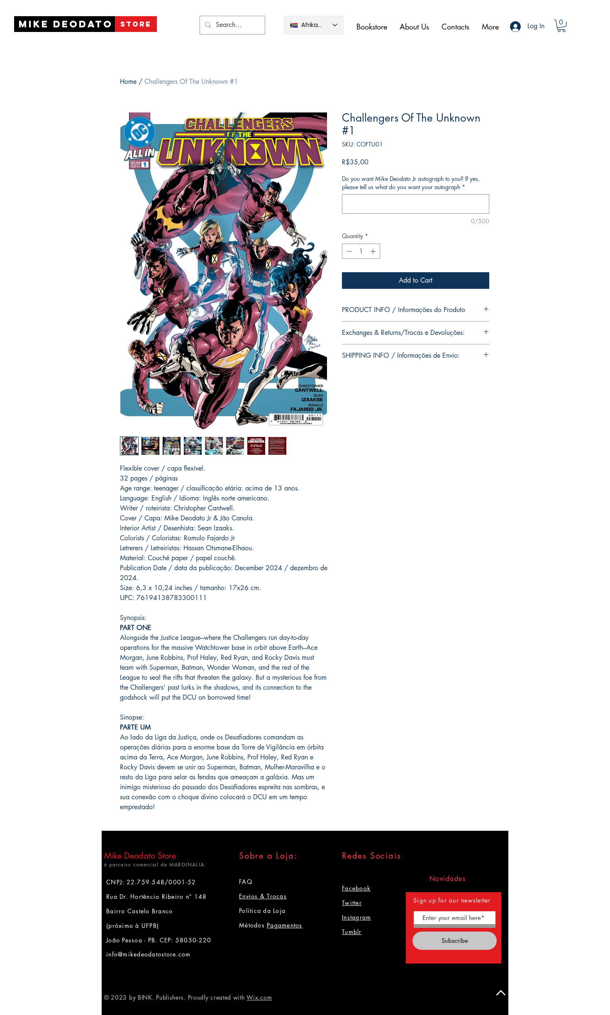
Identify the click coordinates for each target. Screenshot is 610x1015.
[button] (561, 26)
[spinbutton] (361, 251)
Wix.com (259, 997)
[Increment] (373, 251)
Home (128, 81)
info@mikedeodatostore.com (148, 954)
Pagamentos (285, 925)
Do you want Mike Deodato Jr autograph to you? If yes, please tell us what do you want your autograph (411, 183)
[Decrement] (348, 251)
